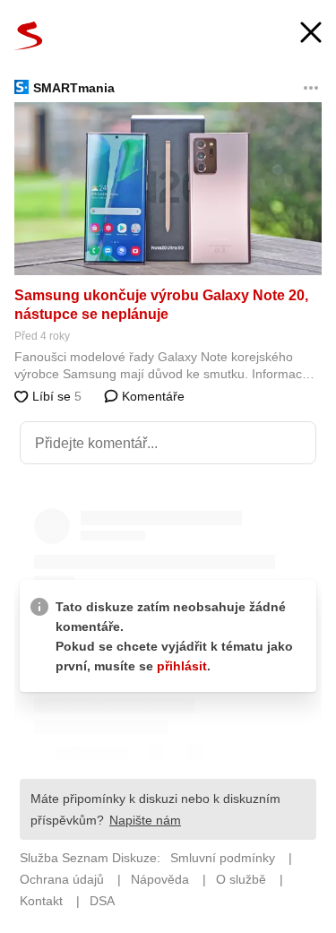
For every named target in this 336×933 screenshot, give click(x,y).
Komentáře (151, 396)
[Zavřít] (311, 35)
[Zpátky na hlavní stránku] (28, 36)
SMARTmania (74, 88)
